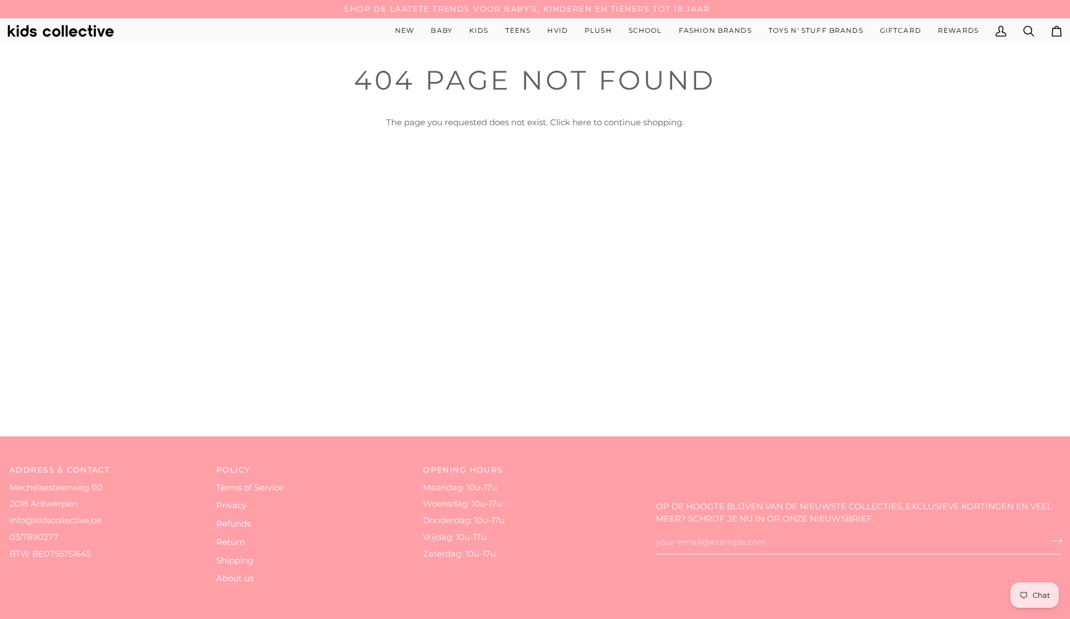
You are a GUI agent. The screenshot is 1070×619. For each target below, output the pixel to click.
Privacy (231, 505)
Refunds (233, 524)
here (581, 122)
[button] (441, 30)
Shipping (235, 561)
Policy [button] (233, 470)
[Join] (1053, 541)
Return (230, 542)
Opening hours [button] (463, 470)
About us (235, 578)
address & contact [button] (59, 470)
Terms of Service (250, 488)
